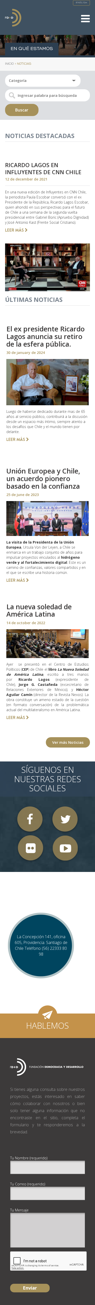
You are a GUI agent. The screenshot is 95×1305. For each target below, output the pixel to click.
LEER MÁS (15, 230)
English (81, 2)
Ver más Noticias (68, 742)
